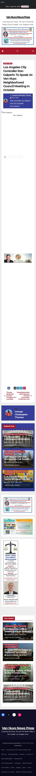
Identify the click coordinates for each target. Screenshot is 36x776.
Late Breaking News (10, 472)
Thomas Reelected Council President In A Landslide (11, 396)
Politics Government (11, 646)
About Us (4, 754)
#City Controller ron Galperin (20, 100)
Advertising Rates (13, 754)
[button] (17, 51)
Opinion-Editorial (27, 763)
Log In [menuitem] (3, 2)
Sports (24, 767)
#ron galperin (15, 106)
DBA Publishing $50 (7, 758)
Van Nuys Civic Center (7, 772)
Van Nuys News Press (18, 17)
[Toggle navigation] (33, 51)
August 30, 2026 (12, 634)
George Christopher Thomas (21, 95)
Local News (17, 763)
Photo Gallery (5, 767)
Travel (29, 767)
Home (3, 749)
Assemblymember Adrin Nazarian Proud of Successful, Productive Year (24, 396)
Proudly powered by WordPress (12, 743)
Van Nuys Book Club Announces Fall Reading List (17, 459)
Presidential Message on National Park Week (18, 650)
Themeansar (18, 745)
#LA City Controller (17, 103)
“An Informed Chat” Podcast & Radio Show (18, 749)
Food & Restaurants (7, 763)
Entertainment (18, 758)
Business (22, 754)
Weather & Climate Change (24, 772)
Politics (13, 767)
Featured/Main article (11, 434)
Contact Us (29, 754)
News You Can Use (20, 452)
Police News (23, 626)
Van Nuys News (8, 63)
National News (9, 452)
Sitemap (18, 767)
